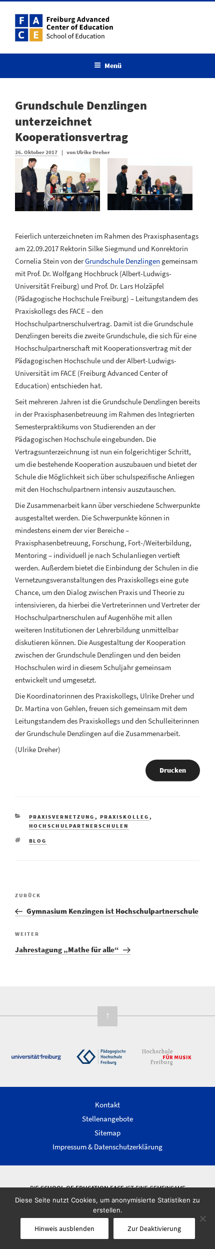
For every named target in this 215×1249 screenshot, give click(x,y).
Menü (113, 65)
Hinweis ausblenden (64, 1228)
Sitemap (107, 1132)
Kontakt (107, 1104)
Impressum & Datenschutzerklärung (107, 1146)
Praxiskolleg (125, 816)
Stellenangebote (107, 1118)
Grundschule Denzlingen (122, 261)
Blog (38, 840)
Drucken (173, 770)
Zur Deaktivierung (154, 1228)
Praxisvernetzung (62, 816)
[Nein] (203, 1218)
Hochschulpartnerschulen (79, 825)
